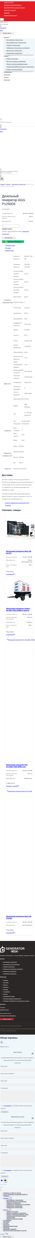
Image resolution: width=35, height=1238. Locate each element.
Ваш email (4, 1081)
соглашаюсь (7, 1105)
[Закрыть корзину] (1, 1042)
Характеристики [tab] (10, 245)
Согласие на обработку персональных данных (16, 1001)
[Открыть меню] (2, 179)
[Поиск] (0, 125)
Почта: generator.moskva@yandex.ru (15, 1194)
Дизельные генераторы (14, 50)
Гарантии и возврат (10, 10)
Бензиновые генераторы (15, 40)
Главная (5, 980)
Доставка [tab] (8, 248)
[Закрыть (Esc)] (5, 1184)
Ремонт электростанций (14, 69)
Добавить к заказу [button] (11, 786)
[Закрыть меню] (0, 1189)
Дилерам (7, 13)
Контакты (7, 74)
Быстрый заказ (8, 237)
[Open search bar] (1, 119)
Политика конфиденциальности (12, 998)
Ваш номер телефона (8, 1073)
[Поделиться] (4, 1184)
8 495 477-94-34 (9, 2)
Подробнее (9, 574)
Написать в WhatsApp (14, 241)
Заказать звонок (7, 33)
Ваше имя (4, 1066)
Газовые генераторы (13, 45)
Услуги (5, 1210)
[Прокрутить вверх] (1, 1181)
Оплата (6, 77)
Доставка (7, 80)
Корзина (5, 989)
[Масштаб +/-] (0, 1184)
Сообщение (4, 1088)
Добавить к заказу (7, 229)
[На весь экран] (2, 1184)
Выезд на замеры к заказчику (16, 61)
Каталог (5, 985)
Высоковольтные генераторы (16, 42)
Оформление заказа (9, 996)
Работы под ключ (12, 59)
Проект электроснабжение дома (17, 64)
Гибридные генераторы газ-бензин (18, 48)
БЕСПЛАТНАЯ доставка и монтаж (14, 7)
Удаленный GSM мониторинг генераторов (20, 67)
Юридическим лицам (10, 15)
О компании (8, 72)
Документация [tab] (9, 250)
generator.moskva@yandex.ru (12, 5)
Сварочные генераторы (14, 53)
